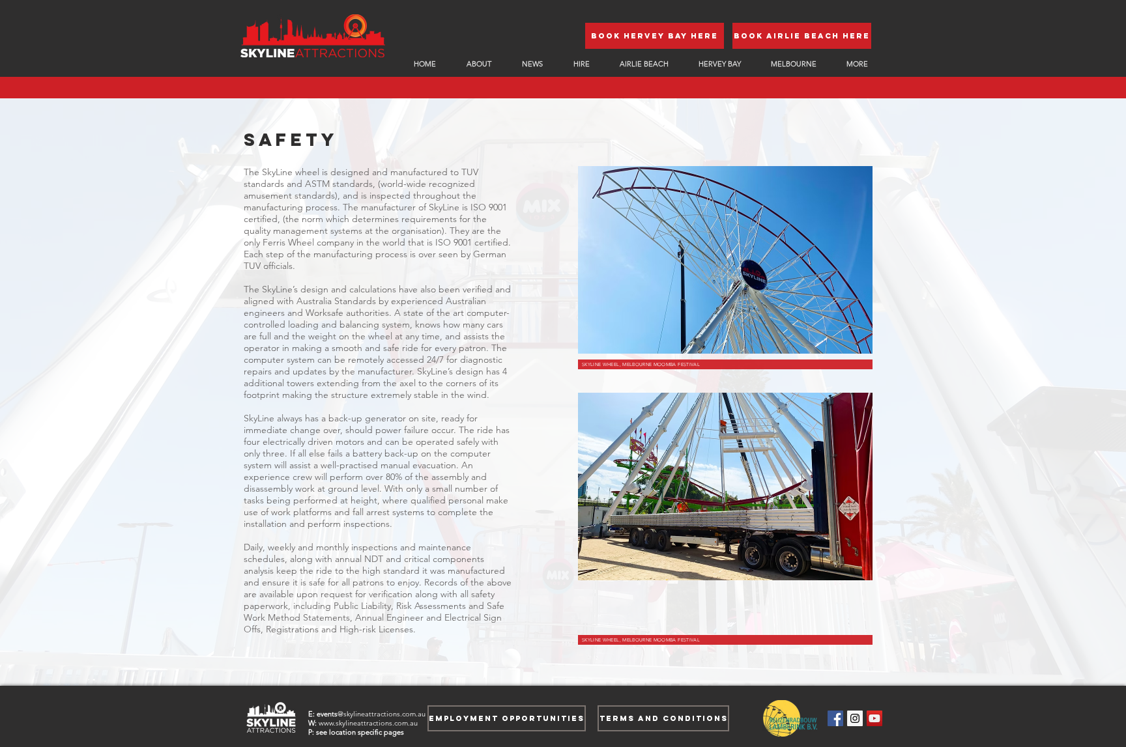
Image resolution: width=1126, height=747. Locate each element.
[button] (857, 64)
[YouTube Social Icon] (874, 718)
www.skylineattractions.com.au (368, 722)
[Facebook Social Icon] (835, 718)
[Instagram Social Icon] (855, 718)
